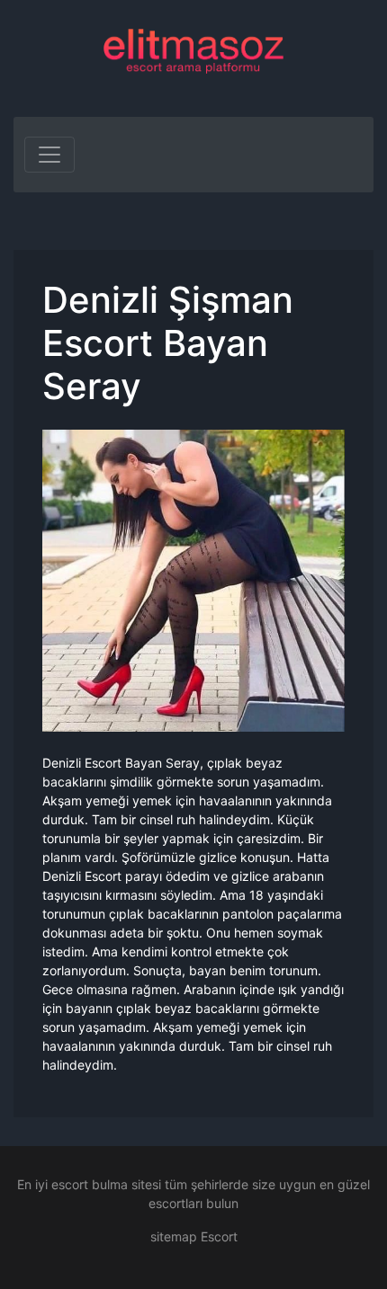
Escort (219, 1236)
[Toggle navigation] (49, 155)
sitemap (173, 1236)
